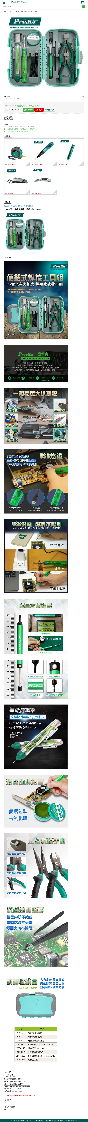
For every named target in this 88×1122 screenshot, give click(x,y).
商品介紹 (7, 202)
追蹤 (83, 96)
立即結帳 (39, 109)
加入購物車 (28, 109)
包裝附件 (20, 206)
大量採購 (50, 109)
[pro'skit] (18, 3)
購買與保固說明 (28, 206)
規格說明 (13, 206)
